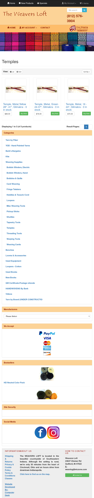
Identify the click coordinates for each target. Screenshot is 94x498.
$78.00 (38, 114)
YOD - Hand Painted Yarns (18, 145)
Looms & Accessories (16, 255)
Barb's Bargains (13, 150)
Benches (10, 250)
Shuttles (10, 216)
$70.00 (70, 114)
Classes (8, 478)
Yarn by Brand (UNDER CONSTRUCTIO (24, 299)
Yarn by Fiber (12, 140)
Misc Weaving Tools (15, 205)
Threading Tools (14, 233)
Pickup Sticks (12, 211)
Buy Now (24, 113)
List (12, 72)
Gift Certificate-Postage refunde (20, 283)
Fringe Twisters (13, 189)
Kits (7, 156)
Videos (9, 293)
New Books (11, 277)
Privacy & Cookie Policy (9, 467)
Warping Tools (13, 238)
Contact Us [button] (78, 475)
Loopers (10, 200)
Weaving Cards (13, 244)
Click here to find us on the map (34, 474)
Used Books (11, 271)
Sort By (86, 72)
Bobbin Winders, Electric (18, 167)
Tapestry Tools (13, 222)
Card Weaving (13, 183)
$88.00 (7, 114)
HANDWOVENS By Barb (17, 288)
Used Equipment (13, 260)
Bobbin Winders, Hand (17, 172)
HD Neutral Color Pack (14, 379)
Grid (19, 72)
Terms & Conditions (10, 474)
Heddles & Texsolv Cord (17, 194)
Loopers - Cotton (13, 266)
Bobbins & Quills (14, 178)
